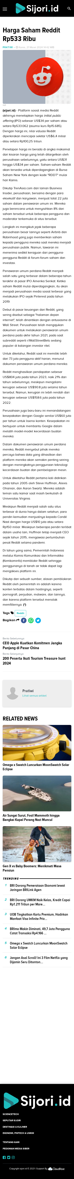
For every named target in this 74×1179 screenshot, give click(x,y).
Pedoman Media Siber (16, 1148)
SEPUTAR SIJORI (12, 1120)
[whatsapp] (31, 620)
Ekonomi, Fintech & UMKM (18, 1133)
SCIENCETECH (11, 1114)
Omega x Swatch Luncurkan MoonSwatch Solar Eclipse (36, 767)
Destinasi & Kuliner (15, 1126)
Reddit (20, 613)
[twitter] (38, 620)
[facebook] (24, 620)
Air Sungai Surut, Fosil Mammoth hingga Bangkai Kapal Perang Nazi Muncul (31, 817)
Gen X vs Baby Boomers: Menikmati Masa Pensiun (32, 868)
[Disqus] (37, 1031)
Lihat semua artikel (34, 695)
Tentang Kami (11, 1142)
